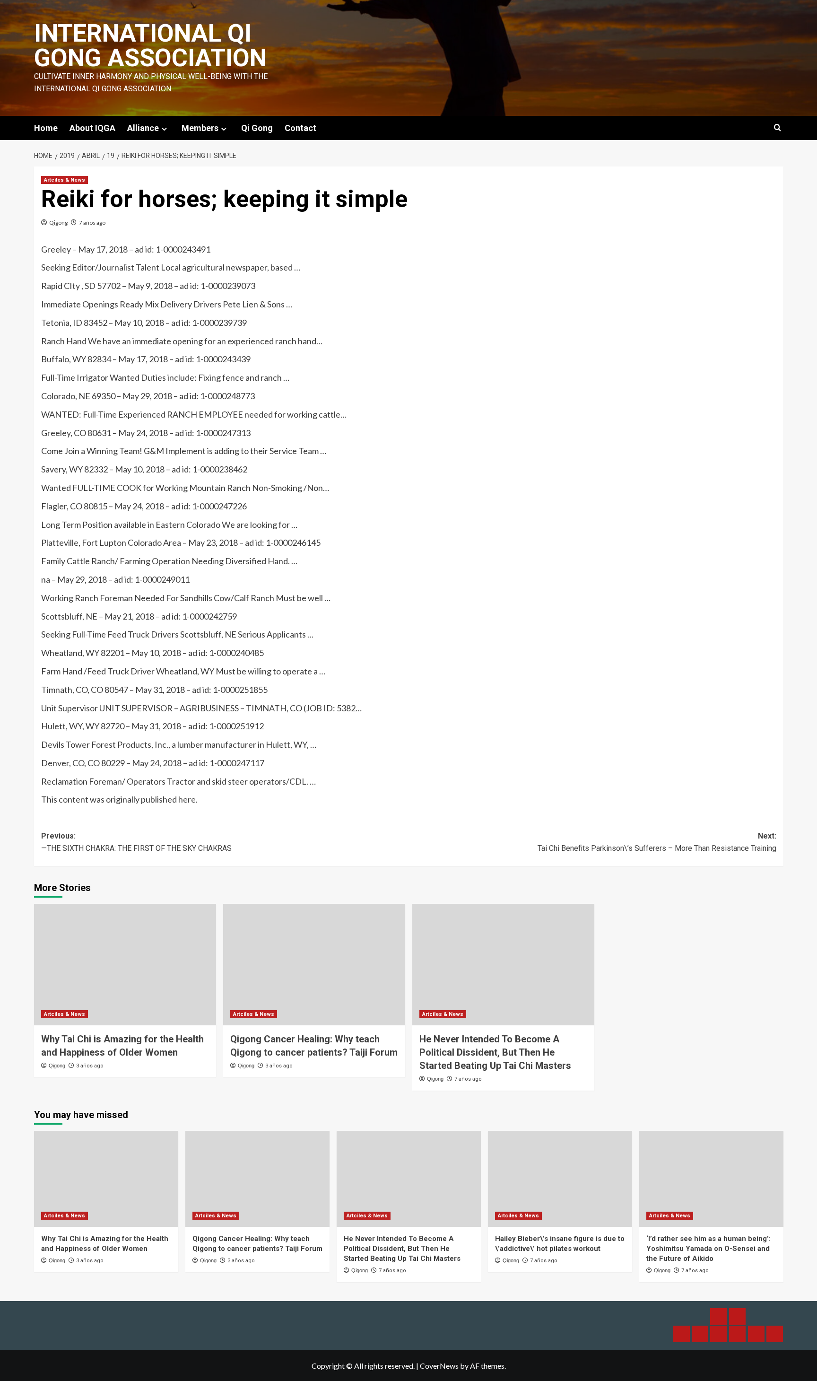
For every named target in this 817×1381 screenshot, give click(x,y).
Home (46, 128)
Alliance (143, 128)
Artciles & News (64, 180)
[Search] (777, 128)
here (187, 799)
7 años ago (92, 222)
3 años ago (90, 1066)
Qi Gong (257, 128)
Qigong (58, 222)
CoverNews (439, 1365)
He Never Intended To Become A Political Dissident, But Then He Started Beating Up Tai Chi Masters (495, 1052)
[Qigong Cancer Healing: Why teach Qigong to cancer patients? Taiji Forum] (314, 964)
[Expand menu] (164, 129)
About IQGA (92, 128)
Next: (657, 842)
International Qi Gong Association (150, 45)
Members (200, 128)
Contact (300, 128)
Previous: (136, 842)
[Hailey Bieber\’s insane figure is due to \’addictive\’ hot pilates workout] (560, 1179)
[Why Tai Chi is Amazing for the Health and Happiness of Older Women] (125, 964)
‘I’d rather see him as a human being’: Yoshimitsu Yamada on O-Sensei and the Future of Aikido (708, 1248)
